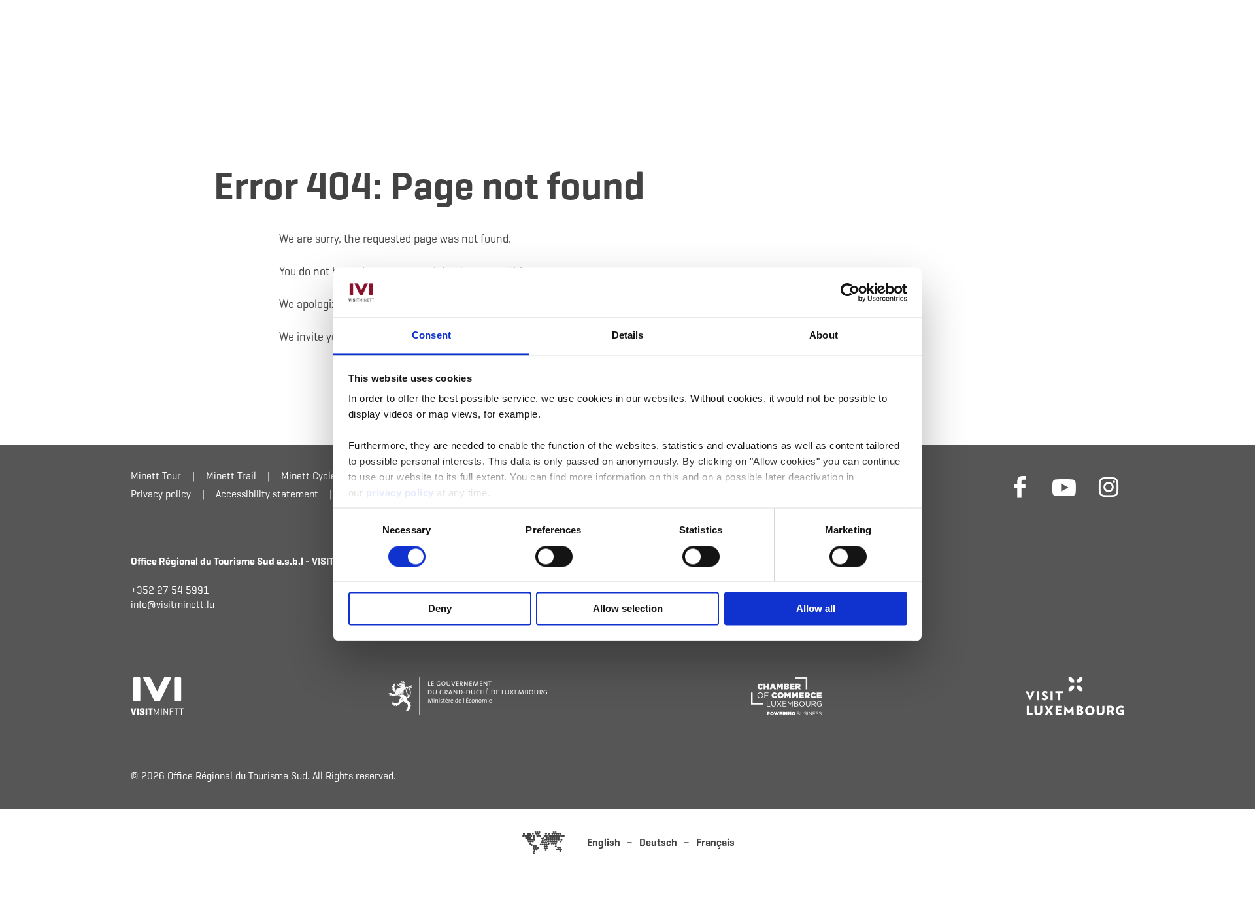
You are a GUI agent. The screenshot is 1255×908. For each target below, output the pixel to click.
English (603, 842)
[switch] (554, 556)
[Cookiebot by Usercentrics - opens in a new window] (850, 292)
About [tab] (823, 335)
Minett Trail (231, 475)
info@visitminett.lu (172, 604)
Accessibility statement (267, 494)
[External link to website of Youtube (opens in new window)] (1064, 486)
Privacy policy (161, 494)
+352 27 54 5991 (170, 590)
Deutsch (658, 842)
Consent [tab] (431, 335)
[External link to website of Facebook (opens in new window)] (1019, 486)
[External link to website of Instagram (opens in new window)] (1108, 486)
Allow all (815, 608)
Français (715, 842)
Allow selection (628, 608)
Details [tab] (628, 335)
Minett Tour (156, 475)
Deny (440, 608)
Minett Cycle (308, 475)
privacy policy (401, 493)
